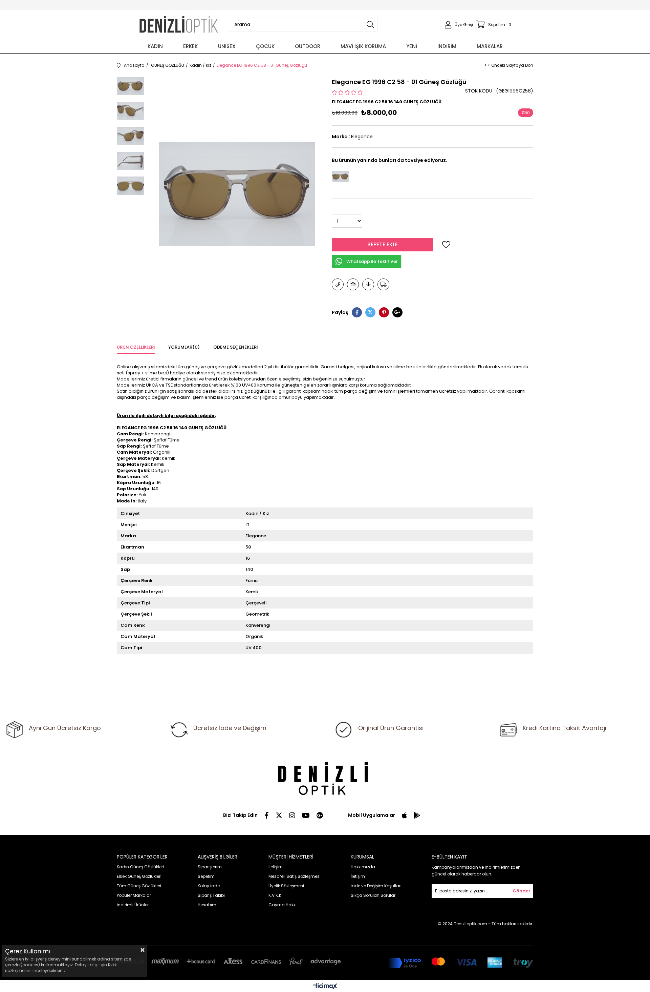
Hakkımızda (363, 867)
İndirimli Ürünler (133, 905)
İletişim (275, 867)
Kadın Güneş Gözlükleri (140, 867)
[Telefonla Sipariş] (338, 284)
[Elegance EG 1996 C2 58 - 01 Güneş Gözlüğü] (340, 176)
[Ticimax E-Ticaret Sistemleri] (325, 986)
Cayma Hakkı (282, 905)
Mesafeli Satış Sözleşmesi (294, 876)
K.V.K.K (274, 895)
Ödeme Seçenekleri (235, 347)
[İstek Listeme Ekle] (353, 284)
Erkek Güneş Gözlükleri (139, 876)
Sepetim (206, 876)
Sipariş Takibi (211, 895)
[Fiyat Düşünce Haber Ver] (368, 284)
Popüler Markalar (134, 895)
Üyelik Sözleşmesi (286, 886)
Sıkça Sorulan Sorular (373, 895)
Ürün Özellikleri (136, 347)
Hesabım (207, 905)
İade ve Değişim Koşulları (376, 886)
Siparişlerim (210, 867)
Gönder (521, 891)
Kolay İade (209, 886)
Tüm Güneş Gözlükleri (139, 886)
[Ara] (370, 25)
